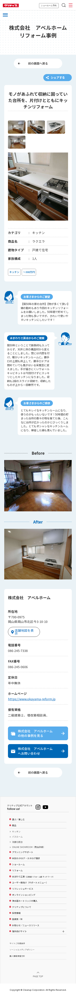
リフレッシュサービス (22, 888)
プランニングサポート (22, 852)
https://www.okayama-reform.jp (31, 699)
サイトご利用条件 (17, 943)
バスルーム (17, 836)
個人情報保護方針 (17, 956)
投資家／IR (17, 919)
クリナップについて (21, 907)
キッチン (16, 831)
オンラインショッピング (23, 894)
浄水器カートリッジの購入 (24, 900)
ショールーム (18, 864)
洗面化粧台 (17, 841)
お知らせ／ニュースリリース (25, 925)
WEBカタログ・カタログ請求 (26, 858)
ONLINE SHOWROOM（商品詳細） (28, 847)
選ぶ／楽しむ (18, 819)
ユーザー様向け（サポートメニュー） (30, 882)
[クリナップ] (11, 5)
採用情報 (16, 913)
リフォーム (17, 870)
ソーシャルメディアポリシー (22, 949)
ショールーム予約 (49, 5)
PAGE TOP (38, 976)
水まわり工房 (33, 876)
